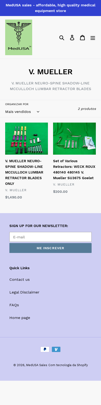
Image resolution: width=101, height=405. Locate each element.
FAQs (14, 305)
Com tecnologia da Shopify (68, 365)
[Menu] (93, 37)
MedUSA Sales (36, 365)
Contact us (19, 279)
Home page (19, 317)
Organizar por (16, 104)
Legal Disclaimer (24, 292)
